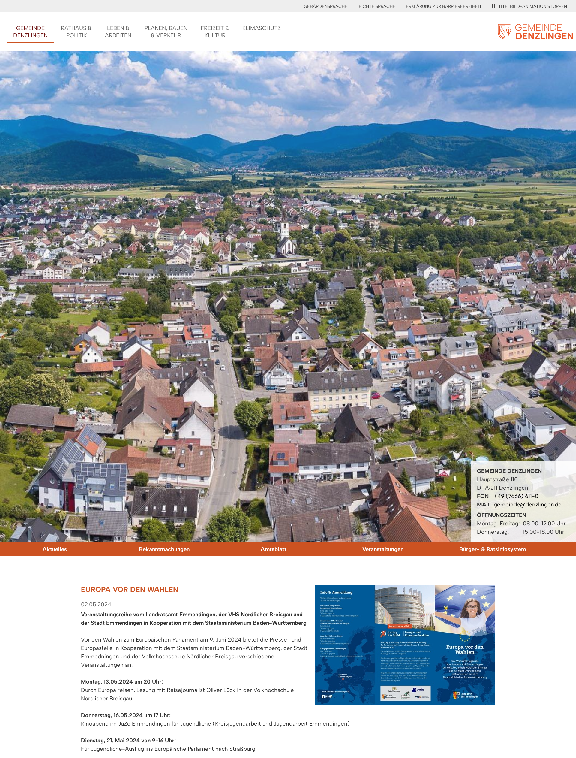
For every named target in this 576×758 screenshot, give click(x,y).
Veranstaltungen (383, 549)
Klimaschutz (261, 28)
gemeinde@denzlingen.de (528, 504)
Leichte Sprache (375, 6)
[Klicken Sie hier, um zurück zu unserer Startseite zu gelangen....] (535, 35)
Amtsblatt (273, 549)
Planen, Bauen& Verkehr (166, 32)
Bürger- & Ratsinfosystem (492, 549)
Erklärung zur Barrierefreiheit (444, 6)
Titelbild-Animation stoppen (532, 6)
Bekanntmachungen (164, 549)
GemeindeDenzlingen (30, 32)
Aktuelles (55, 549)
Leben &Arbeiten (118, 32)
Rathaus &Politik (76, 32)
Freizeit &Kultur (215, 32)
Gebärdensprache (325, 6)
